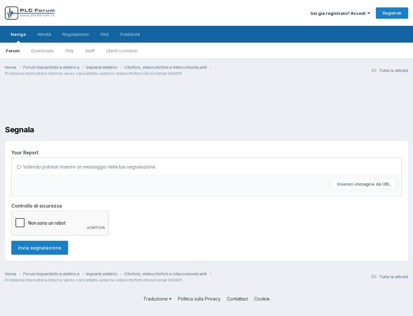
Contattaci (237, 298)
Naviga (18, 34)
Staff (90, 50)
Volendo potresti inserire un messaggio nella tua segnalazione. (89, 166)
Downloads (42, 50)
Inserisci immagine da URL (363, 184)
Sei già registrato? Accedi (339, 13)
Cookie (262, 298)
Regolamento (76, 34)
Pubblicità (130, 34)
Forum (13, 50)
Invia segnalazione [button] (39, 247)
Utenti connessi (121, 50)
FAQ (69, 50)
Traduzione (156, 298)
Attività (44, 34)
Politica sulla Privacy (199, 298)
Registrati (392, 12)
